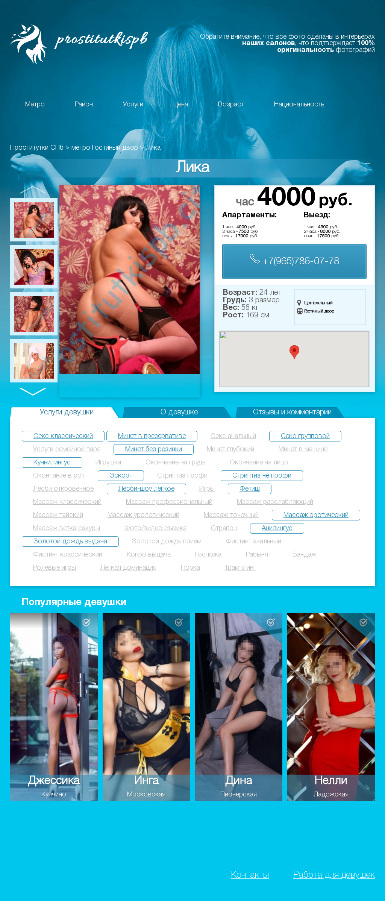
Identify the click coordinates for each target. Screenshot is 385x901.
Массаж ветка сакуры (66, 528)
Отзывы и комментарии (292, 412)
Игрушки (108, 463)
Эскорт (120, 476)
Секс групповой (305, 436)
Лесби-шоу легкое (146, 489)
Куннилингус (52, 463)
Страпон (224, 528)
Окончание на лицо (259, 463)
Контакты (250, 875)
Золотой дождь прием (167, 541)
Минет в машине (303, 449)
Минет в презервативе (152, 436)
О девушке (179, 412)
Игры (207, 489)
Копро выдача (149, 555)
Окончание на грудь (175, 463)
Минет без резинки (153, 449)
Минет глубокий (230, 449)
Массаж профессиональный (169, 502)
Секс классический (63, 436)
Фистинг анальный (253, 541)
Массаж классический (67, 502)
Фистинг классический (67, 555)
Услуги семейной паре (66, 449)
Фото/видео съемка (155, 528)
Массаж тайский (58, 515)
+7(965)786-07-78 (299, 261)
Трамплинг (240, 568)
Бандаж (304, 555)
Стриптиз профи (182, 476)
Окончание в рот (59, 476)
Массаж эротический (316, 515)
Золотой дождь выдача (70, 541)
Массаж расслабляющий (275, 502)
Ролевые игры (54, 568)
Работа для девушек (334, 875)
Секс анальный (233, 436)
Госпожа (208, 555)
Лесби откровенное (63, 489)
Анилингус (277, 528)
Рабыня (257, 555)
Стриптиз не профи (261, 476)
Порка (190, 568)
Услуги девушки (67, 412)
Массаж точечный (231, 515)
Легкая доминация (128, 568)
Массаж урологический (143, 515)
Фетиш (249, 489)
